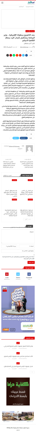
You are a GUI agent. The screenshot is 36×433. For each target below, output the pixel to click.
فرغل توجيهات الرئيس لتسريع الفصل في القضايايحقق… (18, 366)
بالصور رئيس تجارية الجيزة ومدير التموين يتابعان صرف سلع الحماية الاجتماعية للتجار (26, 164)
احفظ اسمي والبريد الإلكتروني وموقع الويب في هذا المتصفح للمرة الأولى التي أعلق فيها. (18, 258)
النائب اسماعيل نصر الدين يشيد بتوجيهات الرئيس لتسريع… (18, 356)
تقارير (18, 343)
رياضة (27, 31)
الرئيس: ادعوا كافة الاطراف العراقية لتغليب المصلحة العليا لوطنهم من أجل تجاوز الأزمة (9, 164)
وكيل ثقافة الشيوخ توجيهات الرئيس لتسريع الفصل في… (18, 346)
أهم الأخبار (32, 31)
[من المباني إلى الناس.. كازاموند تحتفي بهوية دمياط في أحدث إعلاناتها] (26, 184)
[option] (18, 356)
